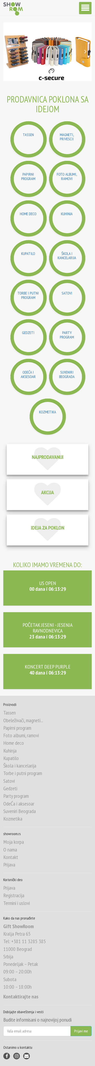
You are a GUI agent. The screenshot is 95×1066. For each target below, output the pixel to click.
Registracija (13, 895)
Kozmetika (12, 818)
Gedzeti (10, 788)
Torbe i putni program (22, 773)
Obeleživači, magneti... (23, 720)
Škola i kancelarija (19, 765)
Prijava (9, 864)
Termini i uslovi (16, 903)
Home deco (13, 742)
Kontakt (10, 857)
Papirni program (17, 727)
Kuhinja (10, 750)
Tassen (9, 712)
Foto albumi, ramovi (21, 735)
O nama (10, 849)
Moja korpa (13, 841)
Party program (16, 795)
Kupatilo (11, 758)
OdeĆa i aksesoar (18, 803)
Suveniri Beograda (19, 811)
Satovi (9, 780)
